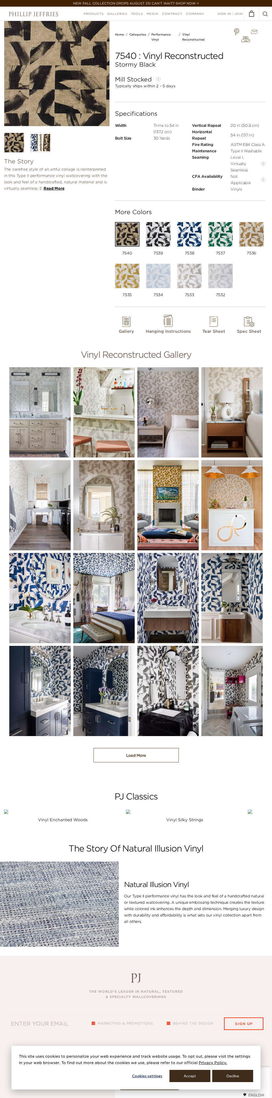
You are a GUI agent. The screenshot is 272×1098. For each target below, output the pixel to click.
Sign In (224, 14)
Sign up (244, 1024)
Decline (233, 1076)
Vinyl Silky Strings (184, 820)
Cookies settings (147, 1076)
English (256, 1094)
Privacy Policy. (213, 1063)
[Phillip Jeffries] (33, 14)
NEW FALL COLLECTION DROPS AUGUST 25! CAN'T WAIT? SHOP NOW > (136, 3)
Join (238, 14)
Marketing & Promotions (125, 1023)
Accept (190, 1076)
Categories (137, 34)
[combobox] (253, 1095)
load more (136, 755)
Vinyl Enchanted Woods (63, 820)
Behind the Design (193, 1023)
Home (119, 34)
